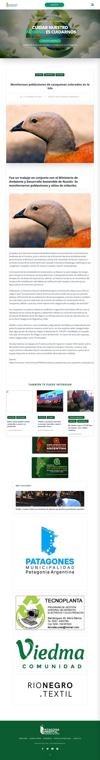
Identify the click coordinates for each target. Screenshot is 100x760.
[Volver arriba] (50, 755)
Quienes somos (35, 738)
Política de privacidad (62, 738)
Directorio (23, 738)
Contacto (54, 5)
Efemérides (47, 738)
